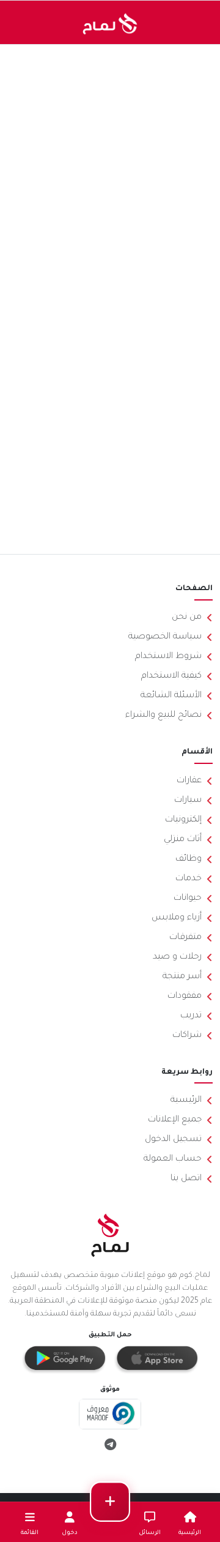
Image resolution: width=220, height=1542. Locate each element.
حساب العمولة (173, 1159)
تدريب (191, 1016)
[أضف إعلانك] (110, 1501)
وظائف (188, 859)
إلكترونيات (183, 820)
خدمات (188, 879)
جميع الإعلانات (175, 1120)
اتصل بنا (186, 1179)
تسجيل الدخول (173, 1140)
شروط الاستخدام (168, 657)
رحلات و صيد (177, 957)
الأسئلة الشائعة (171, 696)
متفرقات (185, 938)
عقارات (189, 781)
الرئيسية (186, 1101)
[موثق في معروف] (110, 1415)
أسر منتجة (182, 977)
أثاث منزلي (183, 840)
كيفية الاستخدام (171, 676)
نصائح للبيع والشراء (163, 715)
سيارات (188, 801)
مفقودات (184, 996)
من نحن (187, 618)
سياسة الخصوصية (165, 637)
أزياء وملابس (177, 918)
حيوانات (188, 899)
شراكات (187, 1036)
